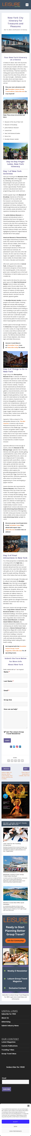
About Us (5, 1018)
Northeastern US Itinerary (20, 30)
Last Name (9, 681)
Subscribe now (20, 91)
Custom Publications (9, 1046)
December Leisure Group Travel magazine (15, 648)
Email (6, 690)
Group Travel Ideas (9, 1054)
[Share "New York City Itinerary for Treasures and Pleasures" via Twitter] (12, 760)
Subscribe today (12, 347)
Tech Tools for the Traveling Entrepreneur (12, 844)
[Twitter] (14, 747)
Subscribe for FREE (9, 1014)
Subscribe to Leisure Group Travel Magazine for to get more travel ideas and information (15, 997)
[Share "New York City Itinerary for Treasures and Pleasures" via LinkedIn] (19, 760)
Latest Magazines (8, 1042)
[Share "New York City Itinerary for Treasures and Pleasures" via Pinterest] (15, 760)
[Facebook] (11, 747)
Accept (15, 1122)
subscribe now (10, 529)
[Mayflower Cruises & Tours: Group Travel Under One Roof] (15, 864)
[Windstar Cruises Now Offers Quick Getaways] (15, 893)
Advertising (6, 1022)
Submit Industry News (10, 1026)
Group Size (8, 700)
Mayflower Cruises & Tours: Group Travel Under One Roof (13, 875)
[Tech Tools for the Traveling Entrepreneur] (15, 835)
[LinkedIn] (20, 747)
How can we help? (10, 709)
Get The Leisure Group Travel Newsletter (15, 732)
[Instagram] (17, 747)
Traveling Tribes (8, 1050)
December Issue (13, 345)
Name (7, 672)
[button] (28, 1106)
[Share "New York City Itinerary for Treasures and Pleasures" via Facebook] (8, 760)
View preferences (15, 1131)
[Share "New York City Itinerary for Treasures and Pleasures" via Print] (22, 760)
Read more (9, 851)
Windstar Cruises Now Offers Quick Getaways (13, 903)
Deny (15, 1126)
